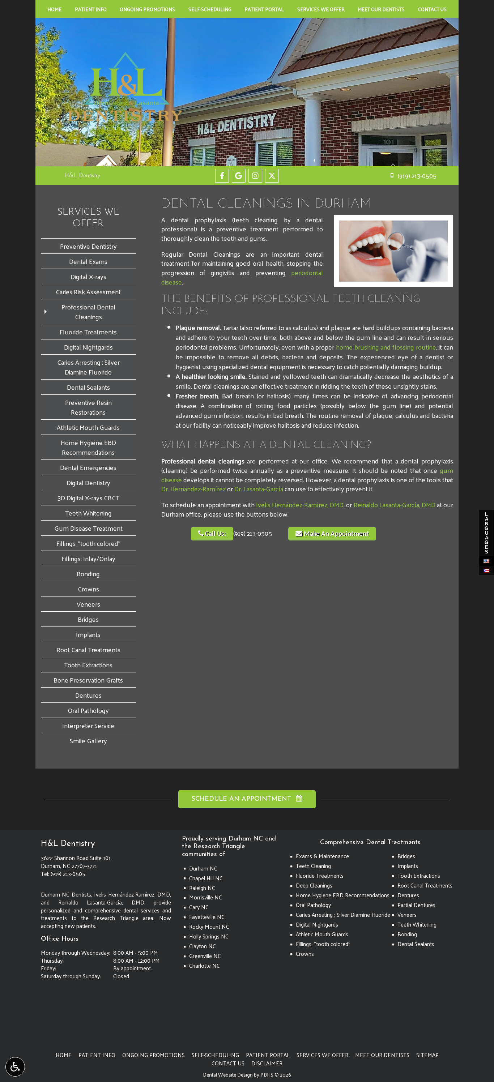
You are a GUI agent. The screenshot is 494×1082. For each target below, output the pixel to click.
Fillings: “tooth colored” (88, 543)
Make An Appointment (335, 534)
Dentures (88, 695)
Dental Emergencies (88, 467)
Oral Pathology (88, 710)
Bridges (88, 619)
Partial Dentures (416, 905)
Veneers (88, 604)
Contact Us (432, 9)
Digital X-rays (88, 276)
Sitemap (427, 1055)
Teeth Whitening (88, 513)
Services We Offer (321, 9)
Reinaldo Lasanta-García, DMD (394, 504)
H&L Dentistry (82, 176)
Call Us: (215, 534)
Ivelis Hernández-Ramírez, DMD (300, 504)
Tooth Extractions (88, 665)
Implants (88, 634)
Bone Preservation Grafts (88, 680)
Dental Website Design (228, 1074)
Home (54, 9)
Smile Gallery (88, 741)
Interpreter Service (88, 725)
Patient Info (91, 9)
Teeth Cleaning (313, 866)
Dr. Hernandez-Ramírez (193, 489)
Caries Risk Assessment (88, 292)
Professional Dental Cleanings (88, 311)
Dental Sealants (88, 387)
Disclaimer (266, 1063)
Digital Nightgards (88, 347)
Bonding (88, 574)
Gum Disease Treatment (88, 528)
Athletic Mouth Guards (88, 427)
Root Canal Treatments (88, 649)
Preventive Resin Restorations (88, 407)
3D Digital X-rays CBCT (88, 498)
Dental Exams (88, 261)
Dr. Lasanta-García (258, 489)
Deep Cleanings (314, 885)
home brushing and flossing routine (386, 347)
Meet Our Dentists (381, 9)
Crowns (88, 589)
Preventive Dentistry (88, 246)
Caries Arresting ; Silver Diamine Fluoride (88, 367)
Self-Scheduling (209, 9)
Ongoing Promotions (147, 9)
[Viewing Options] (15, 1067)
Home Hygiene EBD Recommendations (88, 447)
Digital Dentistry (88, 482)
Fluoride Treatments (88, 332)
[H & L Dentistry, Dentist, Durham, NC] (55, 1014)
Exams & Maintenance (322, 856)
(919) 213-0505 (252, 533)
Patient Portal (264, 9)
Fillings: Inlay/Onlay (88, 558)
